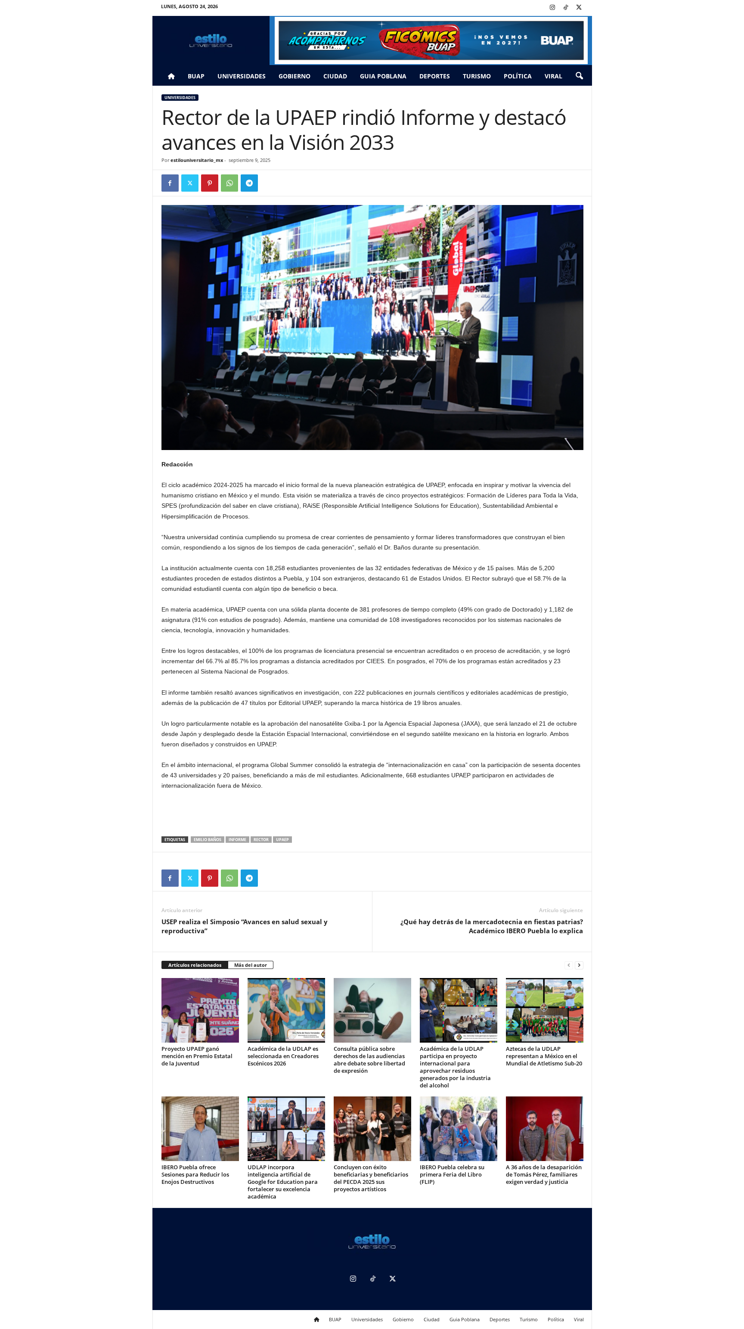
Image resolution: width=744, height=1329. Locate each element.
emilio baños (207, 839)
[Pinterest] (209, 183)
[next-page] (579, 965)
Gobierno (294, 76)
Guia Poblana (383, 76)
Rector (261, 839)
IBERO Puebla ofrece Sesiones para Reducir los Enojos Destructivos (195, 1174)
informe (237, 839)
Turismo (477, 76)
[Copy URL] (269, 183)
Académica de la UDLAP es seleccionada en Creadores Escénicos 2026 (283, 1056)
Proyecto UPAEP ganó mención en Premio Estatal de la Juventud (196, 1056)
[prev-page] (568, 965)
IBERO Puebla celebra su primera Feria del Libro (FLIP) (452, 1174)
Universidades (241, 76)
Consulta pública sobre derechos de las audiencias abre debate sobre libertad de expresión (369, 1059)
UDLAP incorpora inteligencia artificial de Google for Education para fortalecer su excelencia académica (283, 1181)
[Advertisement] (372, 814)
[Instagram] (552, 8)
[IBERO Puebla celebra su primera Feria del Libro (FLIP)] (458, 1128)
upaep (282, 839)
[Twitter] (579, 8)
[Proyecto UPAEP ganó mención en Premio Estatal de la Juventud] (200, 1010)
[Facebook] (170, 183)
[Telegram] (249, 183)
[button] (579, 76)
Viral (553, 76)
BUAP (196, 76)
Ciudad (335, 76)
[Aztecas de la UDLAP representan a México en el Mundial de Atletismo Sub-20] (544, 1010)
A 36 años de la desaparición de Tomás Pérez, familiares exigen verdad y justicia (544, 1174)
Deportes (434, 76)
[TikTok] (566, 8)
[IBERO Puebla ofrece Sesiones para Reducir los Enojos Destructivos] (200, 1128)
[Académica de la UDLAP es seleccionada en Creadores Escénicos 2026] (286, 1010)
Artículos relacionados (194, 965)
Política (518, 76)
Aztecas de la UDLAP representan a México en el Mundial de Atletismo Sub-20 (544, 1056)
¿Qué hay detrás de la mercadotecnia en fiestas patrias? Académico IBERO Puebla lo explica (491, 926)
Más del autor (250, 965)
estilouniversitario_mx (196, 160)
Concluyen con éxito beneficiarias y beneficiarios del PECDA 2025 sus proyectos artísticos (371, 1178)
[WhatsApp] (229, 183)
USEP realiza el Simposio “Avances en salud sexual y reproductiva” (244, 926)
